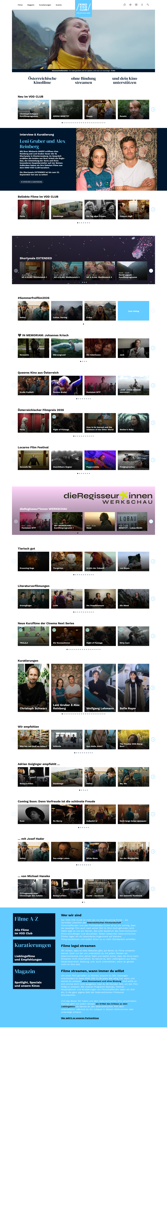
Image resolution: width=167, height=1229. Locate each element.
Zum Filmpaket (26, 179)
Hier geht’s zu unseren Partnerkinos (80, 1018)
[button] (62, 122)
